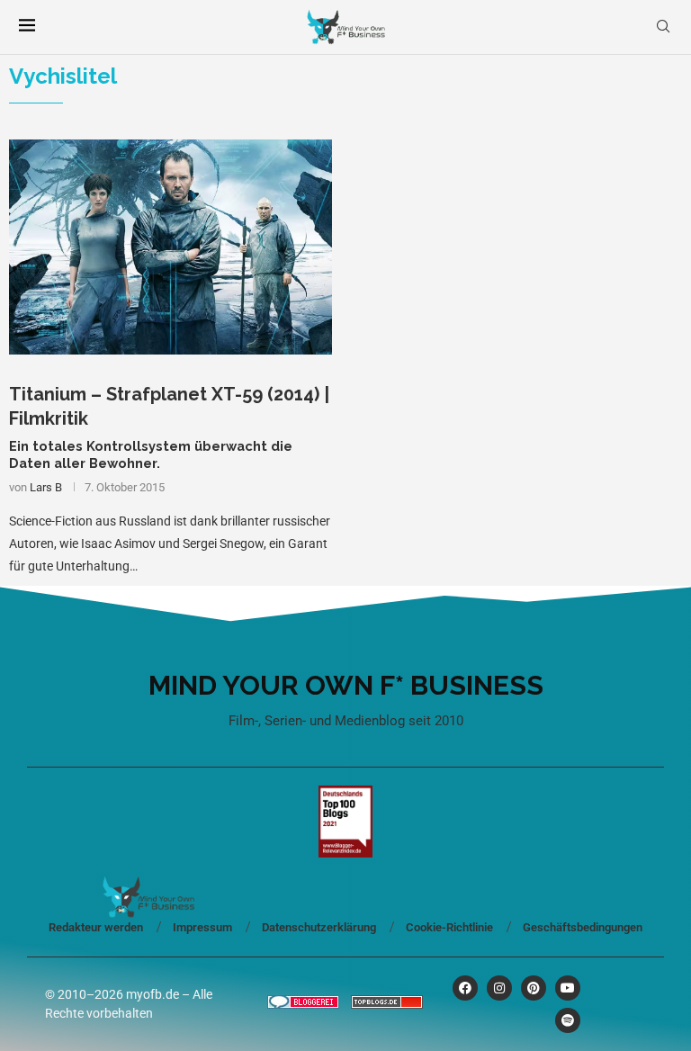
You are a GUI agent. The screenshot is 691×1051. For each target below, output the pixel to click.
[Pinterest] (533, 988)
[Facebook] (465, 988)
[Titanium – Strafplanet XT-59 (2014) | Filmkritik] (170, 247)
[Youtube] (567, 988)
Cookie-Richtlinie (449, 927)
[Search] (663, 27)
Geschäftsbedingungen (582, 927)
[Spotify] (567, 1020)
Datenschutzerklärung (319, 927)
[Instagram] (499, 988)
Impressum (202, 927)
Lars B (46, 487)
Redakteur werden (96, 927)
